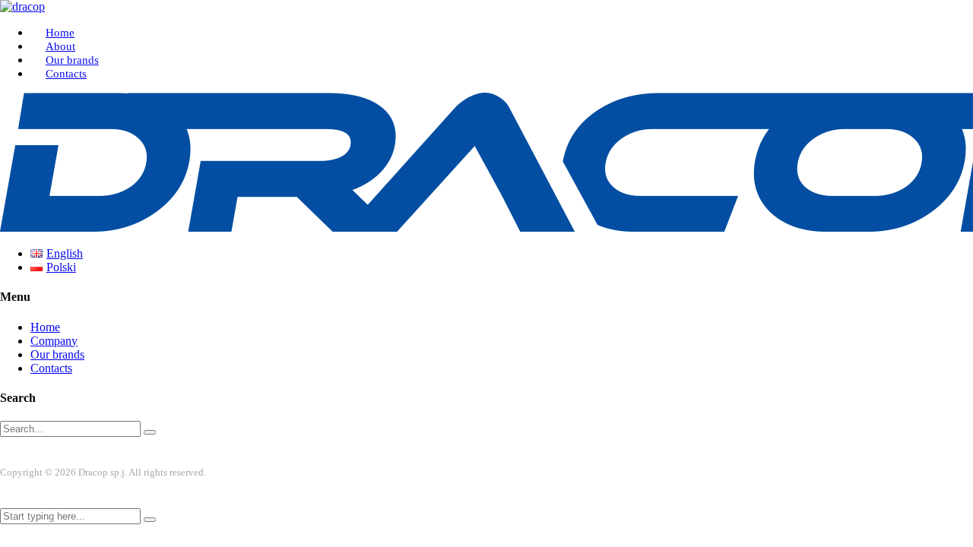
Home (60, 33)
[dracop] (22, 6)
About (60, 46)
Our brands (72, 60)
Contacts (66, 74)
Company (54, 340)
